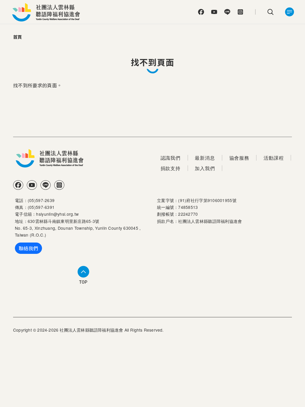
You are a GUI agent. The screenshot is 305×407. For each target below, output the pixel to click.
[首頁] (47, 12)
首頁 (17, 37)
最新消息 (205, 158)
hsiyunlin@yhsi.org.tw (57, 214)
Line (227, 12)
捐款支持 (170, 168)
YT (214, 12)
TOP (83, 282)
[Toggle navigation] (289, 12)
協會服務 (239, 158)
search (270, 12)
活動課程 (274, 158)
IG (240, 12)
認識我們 (170, 158)
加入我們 (205, 168)
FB (201, 12)
